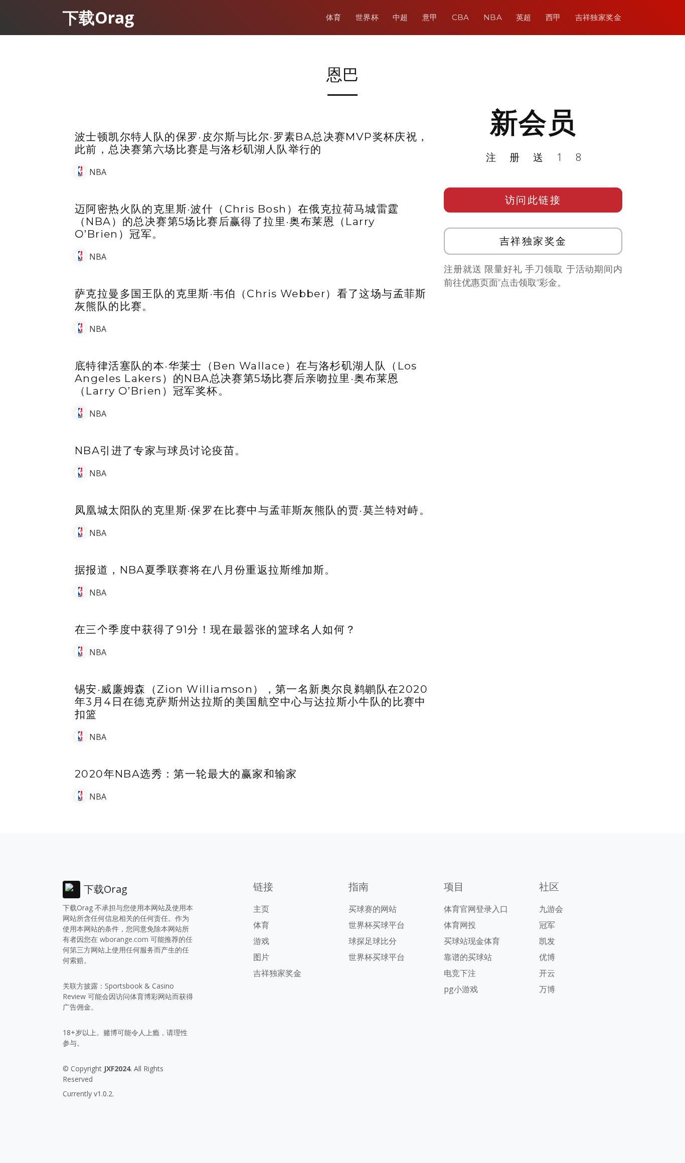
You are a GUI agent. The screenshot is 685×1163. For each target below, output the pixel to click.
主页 (261, 908)
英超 (524, 17)
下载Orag (98, 17)
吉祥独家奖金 (598, 17)
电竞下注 (460, 973)
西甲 (553, 17)
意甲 (430, 17)
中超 (400, 17)
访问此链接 (533, 200)
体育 (333, 17)
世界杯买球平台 (377, 924)
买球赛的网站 (373, 908)
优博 (547, 956)
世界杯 (367, 17)
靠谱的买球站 (468, 956)
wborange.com (124, 939)
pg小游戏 (461, 989)
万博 (547, 989)
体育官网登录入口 (476, 908)
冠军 (547, 924)
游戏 (261, 940)
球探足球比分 (373, 940)
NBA (492, 17)
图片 (261, 956)
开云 (547, 973)
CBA (460, 17)
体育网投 (460, 924)
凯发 (547, 940)
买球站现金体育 (472, 940)
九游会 (551, 908)
